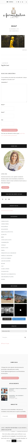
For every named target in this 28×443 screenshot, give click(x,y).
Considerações (5, 242)
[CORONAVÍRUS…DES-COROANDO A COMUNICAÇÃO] (4, 400)
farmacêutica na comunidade (8, 253)
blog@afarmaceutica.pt (10, 378)
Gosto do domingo (6, 258)
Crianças (3, 245)
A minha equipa (5, 221)
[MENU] (7, 1)
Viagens (3, 279)
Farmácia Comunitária (6, 255)
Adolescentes (4, 229)
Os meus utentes (5, 268)
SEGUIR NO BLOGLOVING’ (7, 210)
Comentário (4, 82)
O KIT (2, 266)
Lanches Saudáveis (5, 261)
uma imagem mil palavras (7, 276)
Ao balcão (4, 234)
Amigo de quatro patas (7, 232)
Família (3, 250)
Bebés (2, 237)
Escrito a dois (4, 247)
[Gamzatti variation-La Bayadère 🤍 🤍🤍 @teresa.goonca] (7, 310)
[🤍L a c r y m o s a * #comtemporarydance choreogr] (20, 310)
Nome (3, 104)
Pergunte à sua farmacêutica (8, 274)
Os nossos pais (4, 271)
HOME (13, 431)
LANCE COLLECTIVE (6, 429)
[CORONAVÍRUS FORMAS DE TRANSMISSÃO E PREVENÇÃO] (4, 393)
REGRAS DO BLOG (22, 431)
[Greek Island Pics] (7, 297)
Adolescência (4, 226)
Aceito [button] (14, 441)
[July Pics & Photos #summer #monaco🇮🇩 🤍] (20, 297)
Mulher (3, 263)
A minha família (5, 224)
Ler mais (19, 441)
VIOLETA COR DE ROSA (12, 427)
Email (3, 112)
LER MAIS (5, 187)
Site (2, 120)
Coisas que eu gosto (6, 239)
